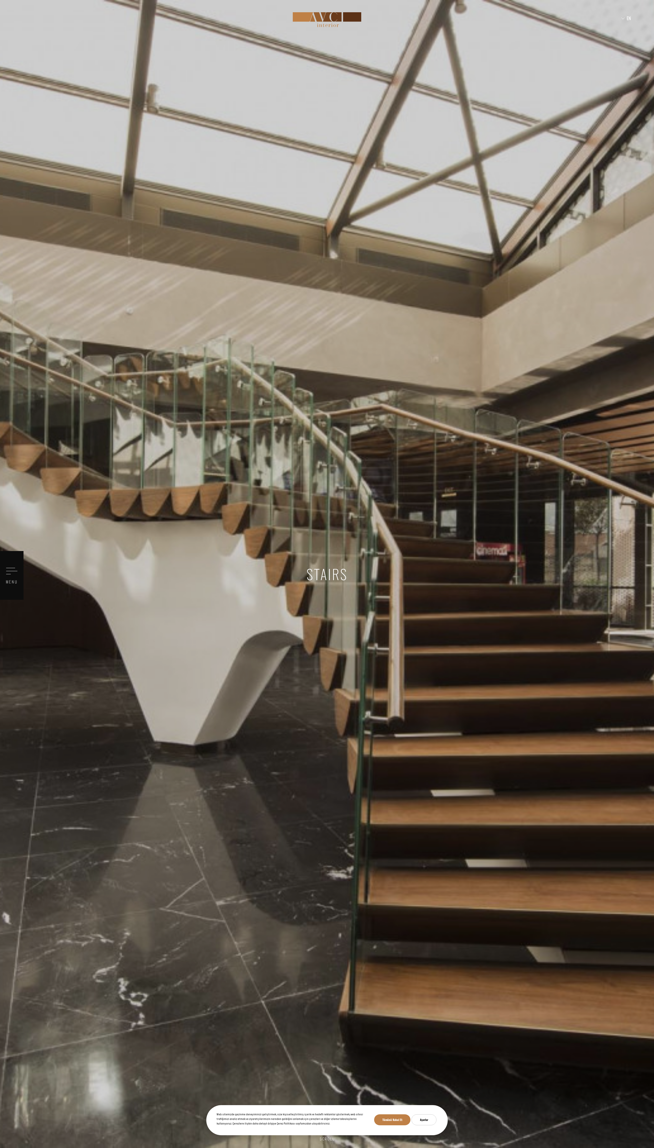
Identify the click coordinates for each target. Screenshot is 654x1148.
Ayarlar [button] (424, 1120)
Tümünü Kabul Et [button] (392, 1120)
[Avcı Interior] (327, 19)
